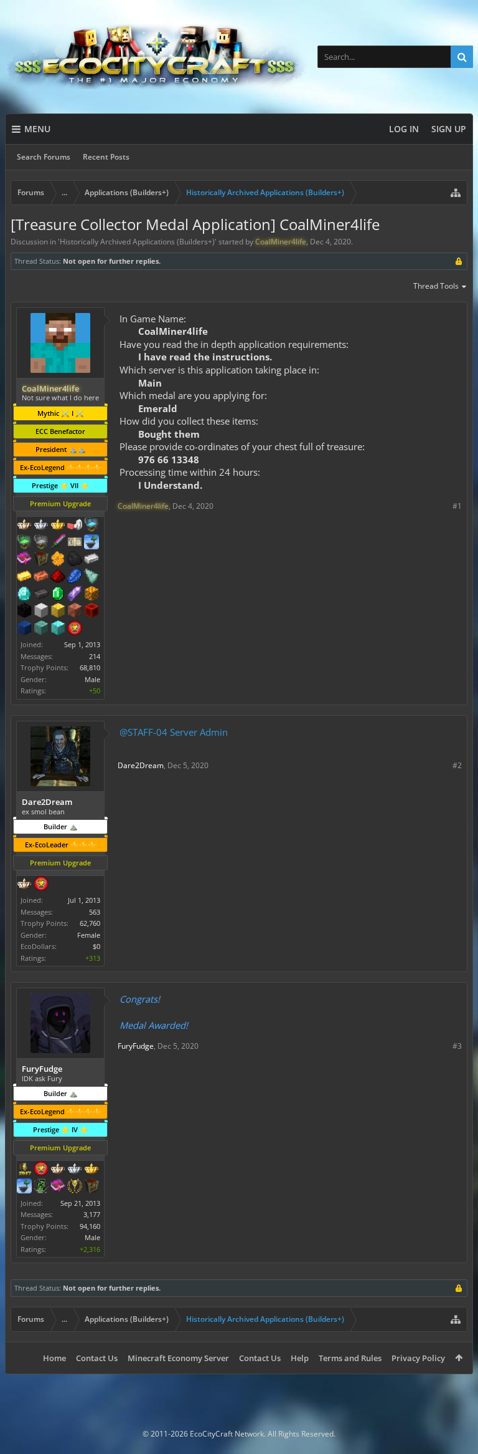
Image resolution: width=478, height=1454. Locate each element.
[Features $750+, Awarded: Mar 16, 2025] (74, 595)
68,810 (90, 667)
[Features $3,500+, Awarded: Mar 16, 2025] (24, 629)
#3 (457, 1046)
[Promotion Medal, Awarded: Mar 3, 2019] (91, 1187)
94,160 (90, 1226)
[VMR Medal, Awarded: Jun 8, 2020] (41, 1187)
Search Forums (43, 157)
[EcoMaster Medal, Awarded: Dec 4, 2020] (41, 525)
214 (94, 656)
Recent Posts (106, 157)
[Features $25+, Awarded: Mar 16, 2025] (57, 560)
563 (94, 912)
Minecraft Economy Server (178, 1358)
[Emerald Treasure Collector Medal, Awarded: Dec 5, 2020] (24, 543)
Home (54, 1358)
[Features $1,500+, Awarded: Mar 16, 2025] (41, 611)
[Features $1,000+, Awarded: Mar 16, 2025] (91, 595)
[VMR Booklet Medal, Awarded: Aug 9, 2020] (57, 1187)
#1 (457, 506)
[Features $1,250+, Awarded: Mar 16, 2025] (24, 611)
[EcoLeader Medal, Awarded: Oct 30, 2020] (57, 1169)
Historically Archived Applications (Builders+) (137, 241)
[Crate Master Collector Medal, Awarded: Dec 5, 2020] (57, 543)
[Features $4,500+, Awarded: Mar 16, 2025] (57, 629)
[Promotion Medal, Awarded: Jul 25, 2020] (41, 560)
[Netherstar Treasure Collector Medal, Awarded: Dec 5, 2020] (41, 543)
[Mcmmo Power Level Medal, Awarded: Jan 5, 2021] (74, 525)
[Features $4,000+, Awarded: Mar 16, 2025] (41, 629)
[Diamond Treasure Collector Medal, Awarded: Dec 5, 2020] (91, 525)
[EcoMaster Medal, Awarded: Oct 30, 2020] (74, 1169)
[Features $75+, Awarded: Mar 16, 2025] (91, 560)
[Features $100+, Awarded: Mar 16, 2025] (24, 577)
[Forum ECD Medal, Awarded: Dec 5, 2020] (74, 543)
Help (300, 1358)
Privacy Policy (418, 1358)
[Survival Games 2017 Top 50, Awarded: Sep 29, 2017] (24, 1169)
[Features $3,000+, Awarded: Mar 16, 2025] (91, 611)
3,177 (91, 1214)
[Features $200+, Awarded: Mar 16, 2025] (57, 577)
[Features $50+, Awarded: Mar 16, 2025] (74, 560)
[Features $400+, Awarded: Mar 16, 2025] (24, 595)
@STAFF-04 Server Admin (174, 732)
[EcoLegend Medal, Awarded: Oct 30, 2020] (91, 1169)
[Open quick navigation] (455, 193)
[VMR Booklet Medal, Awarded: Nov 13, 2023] (24, 560)
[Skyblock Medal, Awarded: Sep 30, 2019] (24, 1187)
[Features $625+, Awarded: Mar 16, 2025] (57, 595)
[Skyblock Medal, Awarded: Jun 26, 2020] (91, 543)
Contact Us (97, 1358)
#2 (457, 765)
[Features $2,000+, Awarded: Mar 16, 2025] (57, 611)
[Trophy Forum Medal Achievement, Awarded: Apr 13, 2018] (41, 1169)
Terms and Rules (350, 1358)
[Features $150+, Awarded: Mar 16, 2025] (41, 577)
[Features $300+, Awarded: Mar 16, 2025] (91, 577)
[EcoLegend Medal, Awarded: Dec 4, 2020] (57, 525)
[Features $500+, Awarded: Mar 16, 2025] (41, 595)
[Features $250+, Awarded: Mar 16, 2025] (74, 577)
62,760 (90, 923)
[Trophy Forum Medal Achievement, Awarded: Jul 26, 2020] (74, 629)
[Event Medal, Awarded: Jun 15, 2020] (74, 1187)
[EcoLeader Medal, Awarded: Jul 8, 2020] (24, 525)
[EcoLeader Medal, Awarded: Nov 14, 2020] (24, 884)
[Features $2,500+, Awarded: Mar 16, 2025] (74, 611)
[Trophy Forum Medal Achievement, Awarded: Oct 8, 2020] (41, 884)
